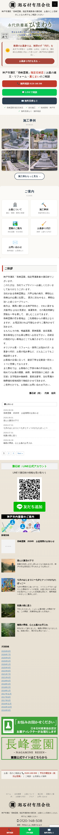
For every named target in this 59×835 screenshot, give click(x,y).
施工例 (40, 794)
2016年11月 (6, 704)
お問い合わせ (42, 797)
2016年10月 (6, 707)
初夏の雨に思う (10, 435)
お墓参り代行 (21, 797)
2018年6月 (6, 681)
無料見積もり (49, 831)
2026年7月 (6, 654)
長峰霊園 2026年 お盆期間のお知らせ (21, 413)
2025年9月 (6, 667)
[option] (29, 29)
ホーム (8, 794)
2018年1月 (6, 690)
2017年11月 (6, 694)
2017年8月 (6, 697)
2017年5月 (6, 700)
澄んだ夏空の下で (11, 420)
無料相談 (10, 831)
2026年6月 (6, 658)
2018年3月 (6, 684)
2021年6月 (6, 677)
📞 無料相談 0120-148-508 (29, 83)
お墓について (29, 794)
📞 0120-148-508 (29, 773)
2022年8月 (6, 671)
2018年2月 (6, 687)
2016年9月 (6, 710)
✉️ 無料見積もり (29, 101)
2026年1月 (6, 664)
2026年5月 (6, 661)
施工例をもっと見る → (29, 176)
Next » (20, 453)
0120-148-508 (30, 821)
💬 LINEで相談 (29, 92)
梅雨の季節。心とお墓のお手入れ (17, 443)
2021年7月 (6, 674)
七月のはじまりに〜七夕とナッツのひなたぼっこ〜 (25, 428)
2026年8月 (6, 651)
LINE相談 (29, 831)
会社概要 (17, 794)
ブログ (31, 797)
